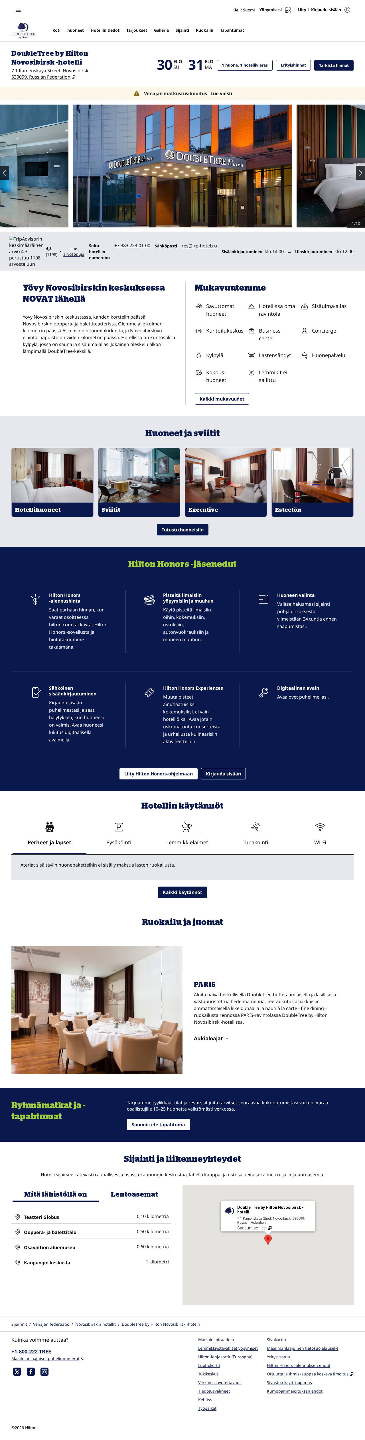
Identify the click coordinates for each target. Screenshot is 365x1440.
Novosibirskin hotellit (95, 1324)
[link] (132, 245)
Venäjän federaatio (51, 1324)
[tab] (49, 836)
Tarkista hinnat (336, 65)
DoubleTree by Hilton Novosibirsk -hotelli (161, 1324)
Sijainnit (19, 1324)
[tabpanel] (182, 867)
